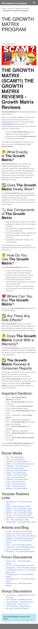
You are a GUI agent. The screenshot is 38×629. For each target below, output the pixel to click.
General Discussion (22, 8)
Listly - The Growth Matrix (15, 482)
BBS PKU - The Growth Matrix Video (19, 513)
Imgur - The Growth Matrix (16, 486)
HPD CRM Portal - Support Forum (18, 606)
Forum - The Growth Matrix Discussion (20, 565)
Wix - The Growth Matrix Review (18, 549)
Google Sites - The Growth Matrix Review (21, 536)
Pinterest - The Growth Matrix (17, 475)
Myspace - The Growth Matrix (17, 488)
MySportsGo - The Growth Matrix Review (21, 568)
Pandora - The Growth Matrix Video (19, 508)
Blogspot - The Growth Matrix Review (19, 538)
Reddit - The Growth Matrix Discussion (20, 464)
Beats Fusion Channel (22, 445)
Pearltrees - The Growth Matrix (17, 461)
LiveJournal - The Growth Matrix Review (20, 547)
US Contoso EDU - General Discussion (19, 602)
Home (4, 8)
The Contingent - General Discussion (19, 599)
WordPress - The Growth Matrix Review (20, 551)
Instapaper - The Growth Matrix (17, 466)
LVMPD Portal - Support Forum (17, 604)
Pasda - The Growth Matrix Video (18, 506)
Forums (11, 8)
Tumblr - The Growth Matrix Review (19, 531)
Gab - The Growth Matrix (15, 468)
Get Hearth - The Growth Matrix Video (20, 517)
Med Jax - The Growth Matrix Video (19, 511)
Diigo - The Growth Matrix (15, 477)
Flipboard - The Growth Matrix (17, 479)
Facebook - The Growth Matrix (17, 470)
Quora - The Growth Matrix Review (18, 545)
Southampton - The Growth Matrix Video (21, 522)
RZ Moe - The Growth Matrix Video (18, 515)
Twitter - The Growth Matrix (16, 473)
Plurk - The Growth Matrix (15, 459)
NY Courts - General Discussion (17, 608)
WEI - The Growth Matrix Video (17, 520)
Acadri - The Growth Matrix (16, 484)
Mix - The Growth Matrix (15, 457)
